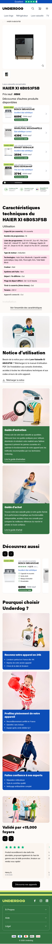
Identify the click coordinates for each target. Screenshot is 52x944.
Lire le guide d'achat (13, 529)
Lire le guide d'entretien (15, 459)
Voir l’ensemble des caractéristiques (26, 307)
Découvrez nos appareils (26, 884)
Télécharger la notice (15, 380)
